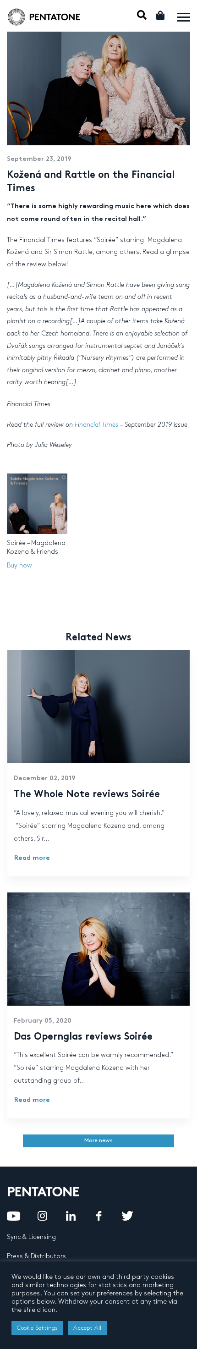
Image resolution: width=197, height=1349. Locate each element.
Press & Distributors (36, 1256)
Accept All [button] (87, 1328)
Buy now (19, 565)
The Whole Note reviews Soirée (87, 794)
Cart (161, 15)
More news (98, 1140)
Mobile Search (142, 15)
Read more (32, 858)
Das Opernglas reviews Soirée (83, 1037)
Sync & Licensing (31, 1237)
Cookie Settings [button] (37, 1328)
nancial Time (97, 425)
